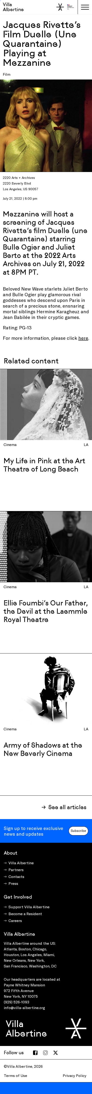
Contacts (16, 876)
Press (13, 883)
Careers (15, 920)
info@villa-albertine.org (24, 1007)
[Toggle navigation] (85, 7)
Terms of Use (15, 1075)
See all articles (67, 807)
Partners (16, 869)
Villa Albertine (13, 7)
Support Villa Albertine (29, 906)
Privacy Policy (74, 1075)
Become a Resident (25, 913)
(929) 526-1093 (16, 1002)
